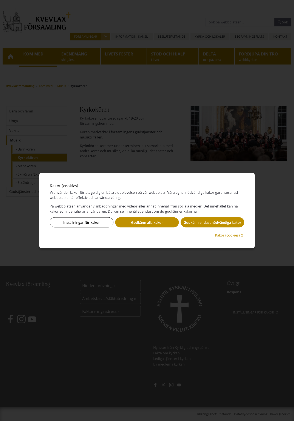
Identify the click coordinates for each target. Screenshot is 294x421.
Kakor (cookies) (229, 235)
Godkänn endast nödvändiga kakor (212, 222)
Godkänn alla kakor (147, 222)
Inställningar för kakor (81, 222)
